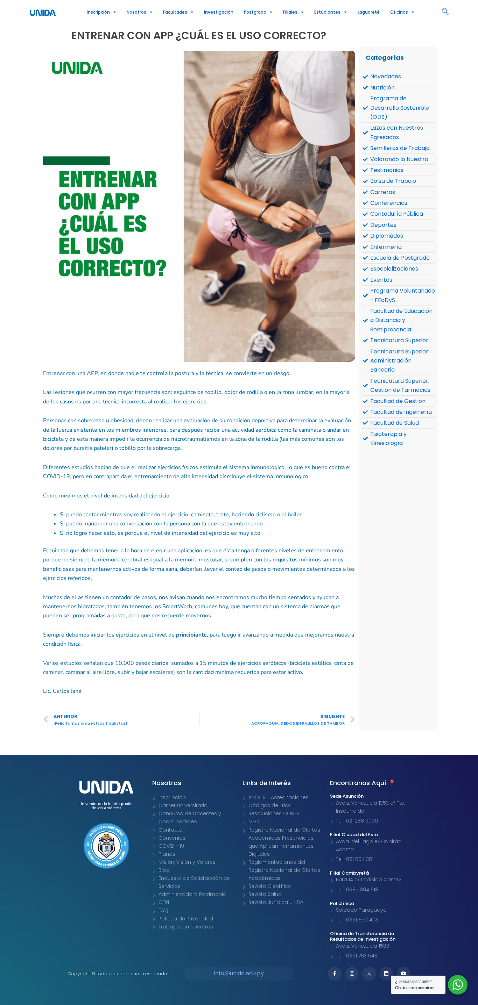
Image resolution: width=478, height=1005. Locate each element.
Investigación (218, 12)
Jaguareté (368, 12)
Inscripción (98, 12)
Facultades (175, 12)
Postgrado (255, 12)
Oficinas (399, 12)
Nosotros (136, 12)
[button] (445, 12)
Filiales (290, 12)
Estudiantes (327, 12)
